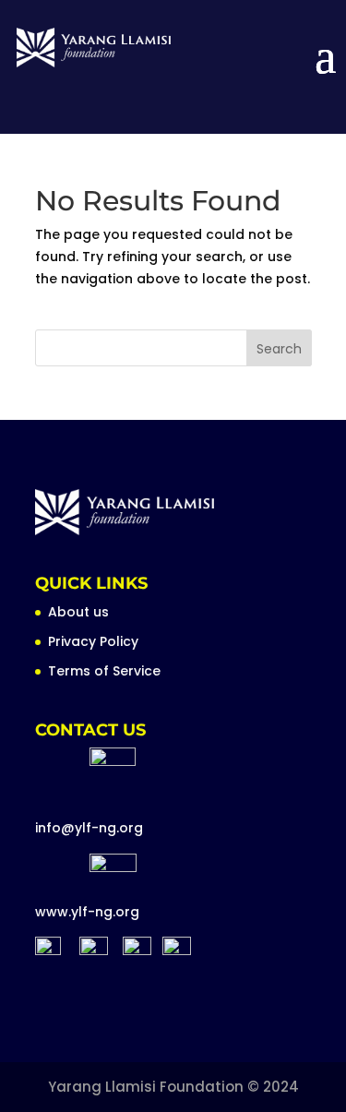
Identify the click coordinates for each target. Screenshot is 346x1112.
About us (78, 612)
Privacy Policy (93, 641)
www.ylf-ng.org (87, 912)
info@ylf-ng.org (89, 828)
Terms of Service (104, 671)
